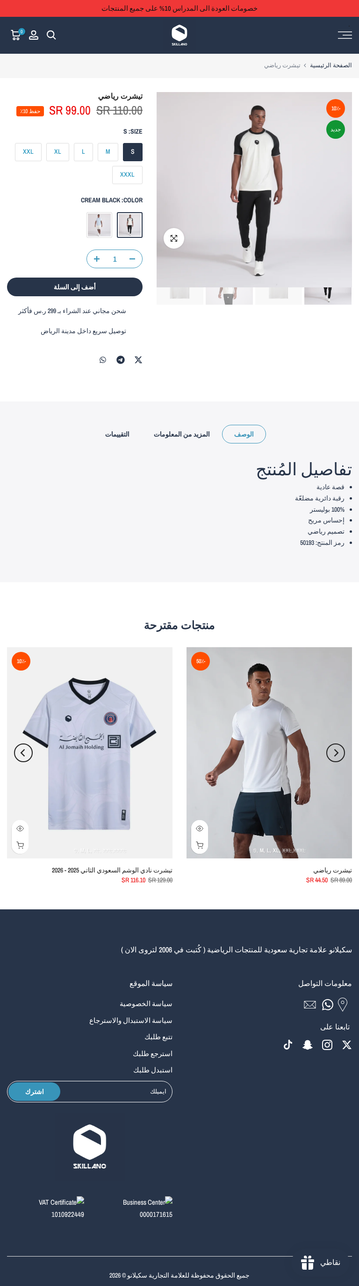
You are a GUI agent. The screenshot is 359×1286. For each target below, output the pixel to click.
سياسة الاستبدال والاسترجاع (130, 1020)
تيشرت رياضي (332, 870)
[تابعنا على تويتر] (347, 1044)
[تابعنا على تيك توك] (288, 1044)
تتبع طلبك (158, 1037)
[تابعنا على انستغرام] (327, 1044)
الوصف (244, 434)
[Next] (23, 752)
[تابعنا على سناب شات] (307, 1044)
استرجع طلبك (152, 1053)
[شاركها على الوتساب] (103, 360)
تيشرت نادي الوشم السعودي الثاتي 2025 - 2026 (112, 870)
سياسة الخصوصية (146, 1003)
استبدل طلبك (152, 1070)
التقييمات (117, 434)
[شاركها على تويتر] (138, 360)
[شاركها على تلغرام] (120, 360)
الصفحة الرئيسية (331, 65)
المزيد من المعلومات (182, 434)
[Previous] (335, 752)
